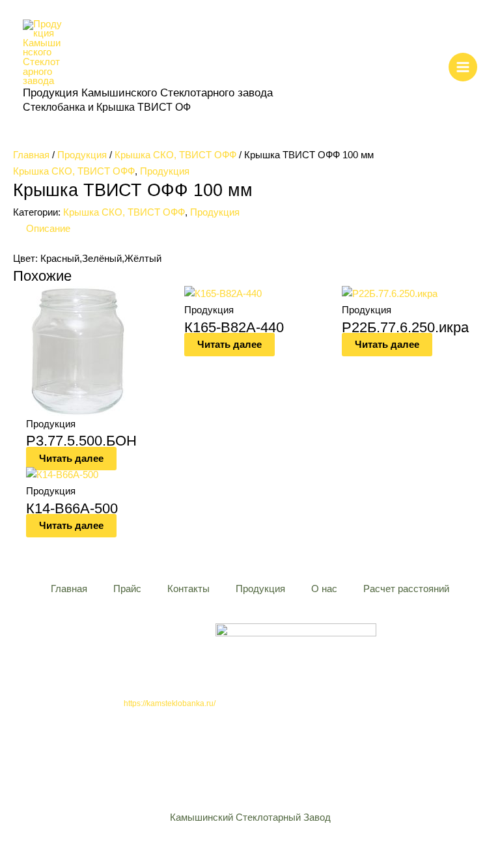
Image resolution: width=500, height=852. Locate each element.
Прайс (127, 589)
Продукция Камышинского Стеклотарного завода (148, 92)
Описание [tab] (48, 228)
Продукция (82, 155)
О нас (324, 589)
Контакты (188, 589)
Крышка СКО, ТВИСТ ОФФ (175, 155)
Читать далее (71, 458)
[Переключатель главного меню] (463, 67)
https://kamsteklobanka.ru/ (169, 703)
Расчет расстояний (406, 589)
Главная (31, 155)
